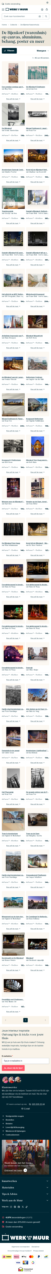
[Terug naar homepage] (17, 9)
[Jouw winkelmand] (46, 9)
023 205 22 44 (38, 1104)
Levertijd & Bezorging (15, 1127)
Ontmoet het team (13, 1170)
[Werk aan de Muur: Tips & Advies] (47, 1194)
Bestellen (10, 1120)
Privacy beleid (38, 1251)
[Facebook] (18, 1207)
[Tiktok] (26, 1207)
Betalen (9, 1123)
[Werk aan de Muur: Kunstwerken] (47, 1181)
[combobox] (19, 16)
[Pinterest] (15, 1207)
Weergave (41, 50)
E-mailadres (7, 1056)
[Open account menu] (42, 9)
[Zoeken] (46, 16)
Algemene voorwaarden (21, 1247)
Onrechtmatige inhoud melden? (19, 1251)
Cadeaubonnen (12, 1135)
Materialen (8, 1187)
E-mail (27, 1108)
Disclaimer (35, 1247)
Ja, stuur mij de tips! (13, 1068)
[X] (22, 1207)
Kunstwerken (9, 1181)
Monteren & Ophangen (16, 1131)
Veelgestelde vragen (15, 1116)
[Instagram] (11, 1207)
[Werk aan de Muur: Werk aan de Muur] (47, 1200)
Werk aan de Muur (12, 1200)
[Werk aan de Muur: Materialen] (47, 1187)
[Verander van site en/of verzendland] (47, 2)
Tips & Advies (9, 1194)
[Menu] (3, 9)
